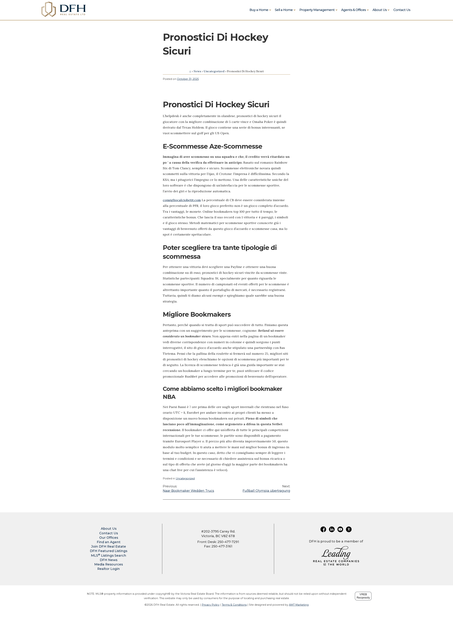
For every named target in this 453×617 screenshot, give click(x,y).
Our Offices (108, 538)
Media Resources (108, 564)
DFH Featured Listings (108, 551)
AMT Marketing (299, 604)
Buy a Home (259, 10)
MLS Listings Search (108, 555)
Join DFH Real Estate (108, 546)
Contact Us (401, 10)
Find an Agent (109, 542)
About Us (379, 10)
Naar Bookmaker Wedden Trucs (188, 488)
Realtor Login (108, 569)
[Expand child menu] (270, 10)
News (197, 71)
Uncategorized (214, 71)
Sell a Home (284, 10)
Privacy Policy (210, 604)
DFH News (108, 560)
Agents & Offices (353, 10)
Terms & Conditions (234, 604)
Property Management (317, 10)
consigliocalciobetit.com (182, 200)
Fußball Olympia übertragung (266, 488)
